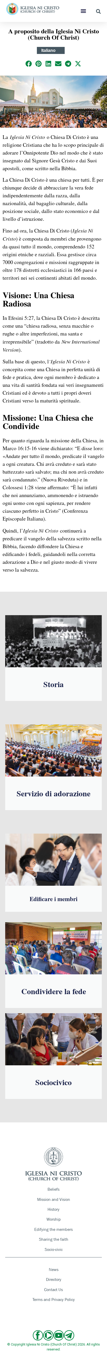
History (53, 1209)
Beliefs (53, 1189)
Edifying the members (53, 1229)
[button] (83, 11)
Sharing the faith (53, 1239)
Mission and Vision (53, 1199)
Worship (53, 1219)
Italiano (48, 50)
